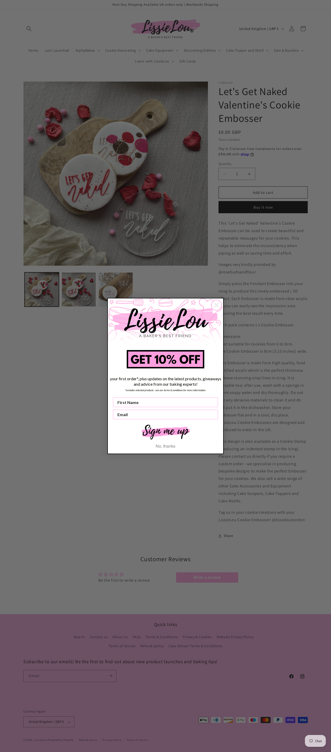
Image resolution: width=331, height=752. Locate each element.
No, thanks (165, 446)
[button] (165, 431)
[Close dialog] (216, 305)
